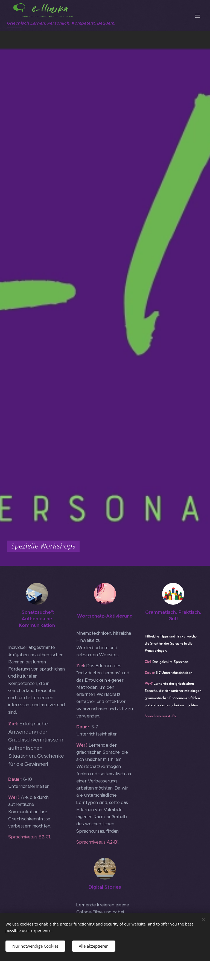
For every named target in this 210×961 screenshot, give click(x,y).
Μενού (197, 15)
